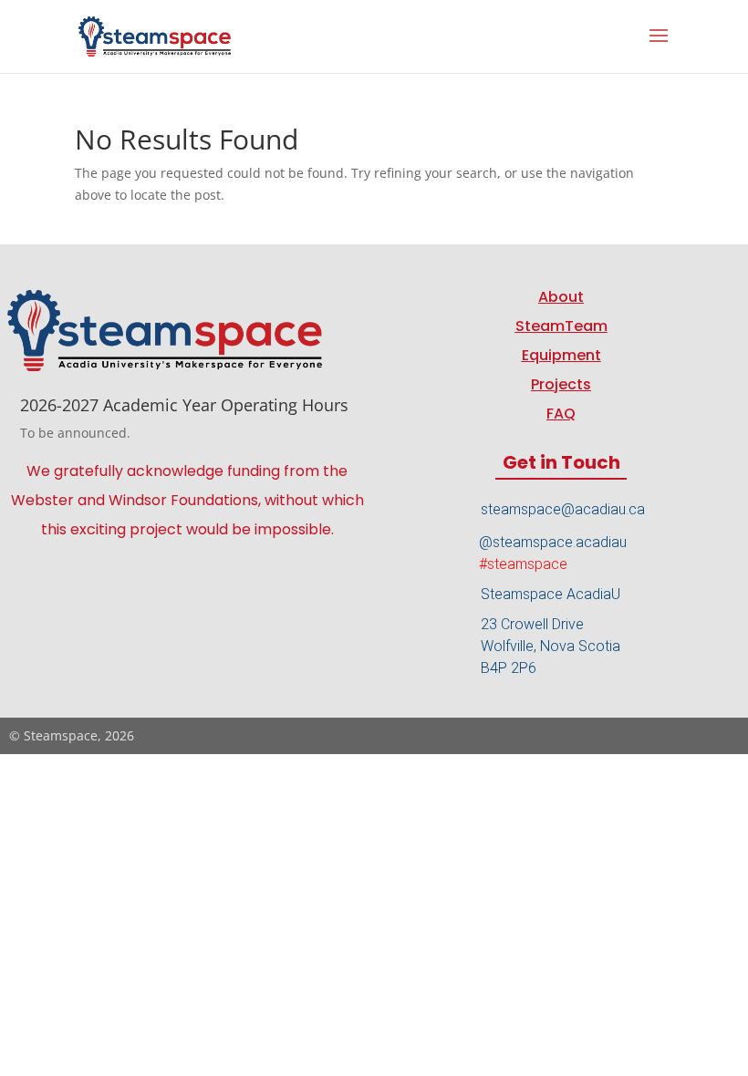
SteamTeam (561, 326)
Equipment (561, 355)
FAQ (561, 413)
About (561, 296)
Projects (561, 384)
